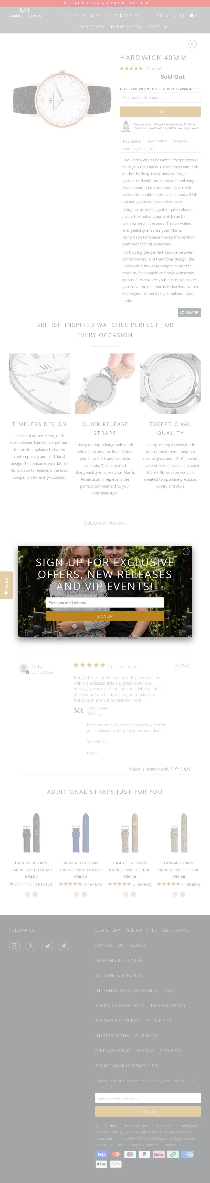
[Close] (186, 550)
